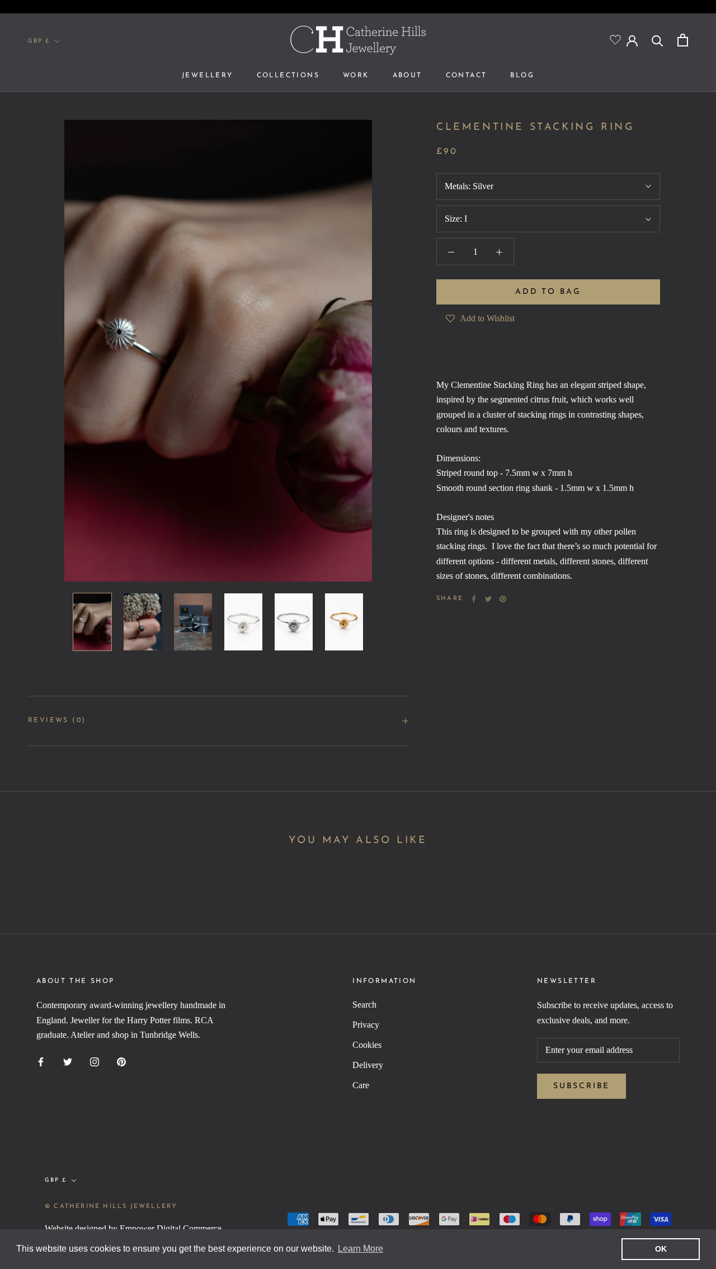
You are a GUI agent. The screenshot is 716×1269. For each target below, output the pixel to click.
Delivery (367, 1065)
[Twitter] (488, 599)
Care (360, 1085)
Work (356, 75)
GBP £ (39, 41)
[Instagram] (94, 1061)
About (407, 75)
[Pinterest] (503, 599)
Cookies (366, 1045)
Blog (522, 75)
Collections (288, 75)
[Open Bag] (682, 40)
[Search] (657, 40)
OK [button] (661, 1248)
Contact (466, 75)
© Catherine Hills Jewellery (111, 1207)
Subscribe (581, 1086)
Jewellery (207, 75)
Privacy (365, 1024)
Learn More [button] (360, 1248)
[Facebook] (473, 599)
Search (364, 1004)
